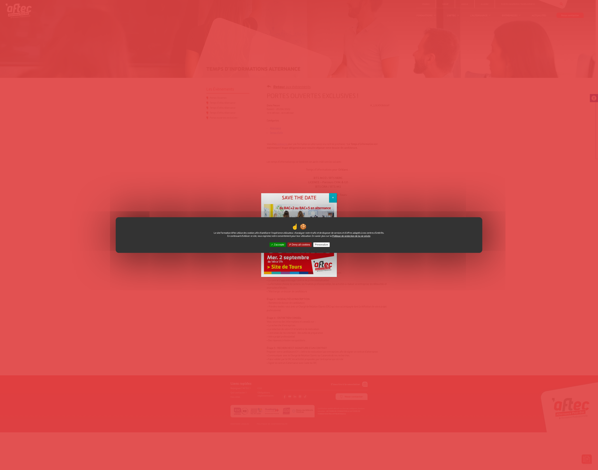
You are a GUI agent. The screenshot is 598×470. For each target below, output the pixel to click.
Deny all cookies (300, 244)
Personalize (321, 244)
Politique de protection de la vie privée (351, 236)
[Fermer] (333, 198)
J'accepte (278, 244)
